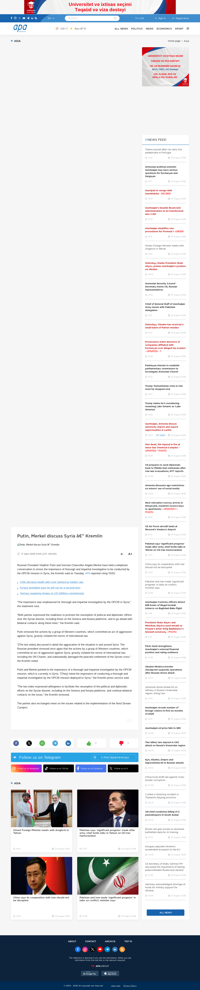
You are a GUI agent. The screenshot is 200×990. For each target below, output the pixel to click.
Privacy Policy (130, 986)
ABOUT (72, 941)
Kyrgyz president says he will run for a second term (50, 587)
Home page (174, 41)
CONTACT (90, 941)
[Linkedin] (32, 18)
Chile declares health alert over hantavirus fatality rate (51, 582)
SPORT (179, 28)
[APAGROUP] (100, 966)
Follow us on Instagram (28, 768)
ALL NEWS (121, 28)
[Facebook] (11, 18)
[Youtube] (24, 18)
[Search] (115, 18)
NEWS (149, 28)
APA (87, 573)
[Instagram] (15, 18)
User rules (115, 986)
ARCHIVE (110, 941)
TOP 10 (128, 941)
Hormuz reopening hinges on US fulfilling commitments (52, 593)
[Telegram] (28, 18)
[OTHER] (186, 29)
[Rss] (36, 18)
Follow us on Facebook (92, 768)
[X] (19, 18)
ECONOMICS (164, 28)
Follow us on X (121, 768)
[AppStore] (110, 974)
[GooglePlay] (90, 974)
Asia (186, 41)
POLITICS (137, 28)
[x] (92, 950)
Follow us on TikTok (59, 768)
